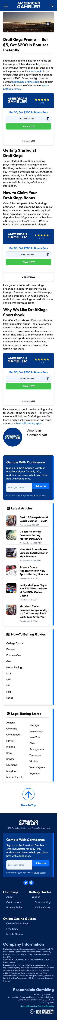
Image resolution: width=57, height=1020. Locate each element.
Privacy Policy (39, 495)
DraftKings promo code (25, 81)
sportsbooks (35, 71)
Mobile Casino (14, 934)
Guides (36, 896)
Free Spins (12, 928)
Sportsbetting (43, 902)
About (9, 896)
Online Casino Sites (17, 923)
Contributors (13, 902)
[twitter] (25, 882)
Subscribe (40, 486)
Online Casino (43, 907)
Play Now (28, 126)
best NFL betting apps (28, 423)
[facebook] (31, 882)
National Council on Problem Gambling (37, 1006)
